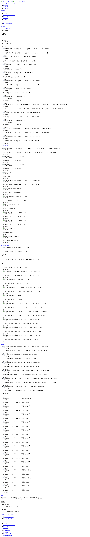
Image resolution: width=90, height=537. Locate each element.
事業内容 (5, 5)
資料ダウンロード (7, 22)
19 (7, 145)
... (1, 145)
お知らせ (5, 6)
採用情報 (3, 11)
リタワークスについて (9, 3)
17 (4, 145)
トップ (5, 13)
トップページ (6, 28)
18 (5, 145)
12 (8, 245)
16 (3, 145)
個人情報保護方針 (7, 23)
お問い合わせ (6, 8)
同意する (3, 501)
